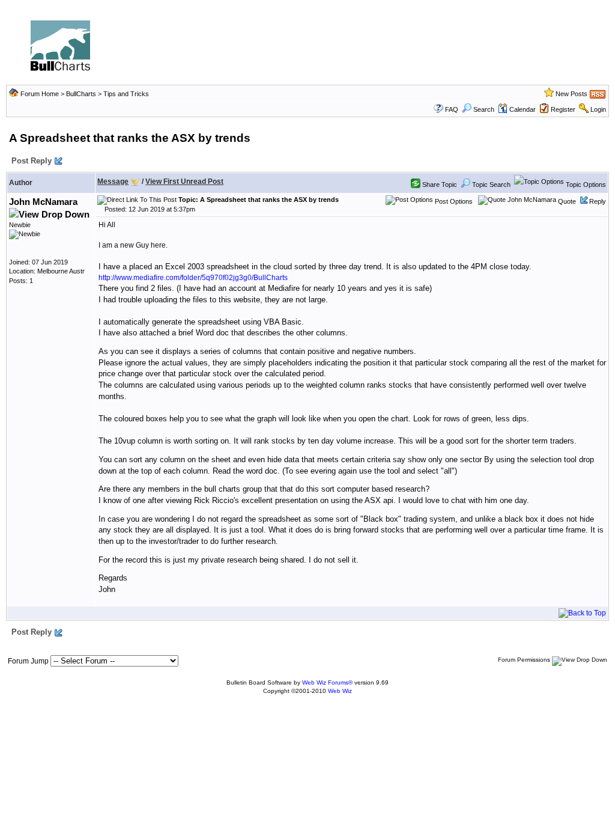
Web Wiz (340, 691)
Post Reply (31, 160)
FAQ (451, 109)
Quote (567, 201)
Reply (597, 201)
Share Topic (438, 184)
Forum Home (39, 93)
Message (113, 181)
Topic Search (490, 184)
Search (483, 109)
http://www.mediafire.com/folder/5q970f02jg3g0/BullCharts (193, 277)
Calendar (522, 109)
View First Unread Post (184, 181)
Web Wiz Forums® (327, 682)
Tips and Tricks (126, 93)
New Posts (571, 93)
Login (598, 109)
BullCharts (81, 93)
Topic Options (585, 184)
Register (563, 109)
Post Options (453, 201)
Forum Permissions (525, 659)
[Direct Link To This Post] (137, 199)
